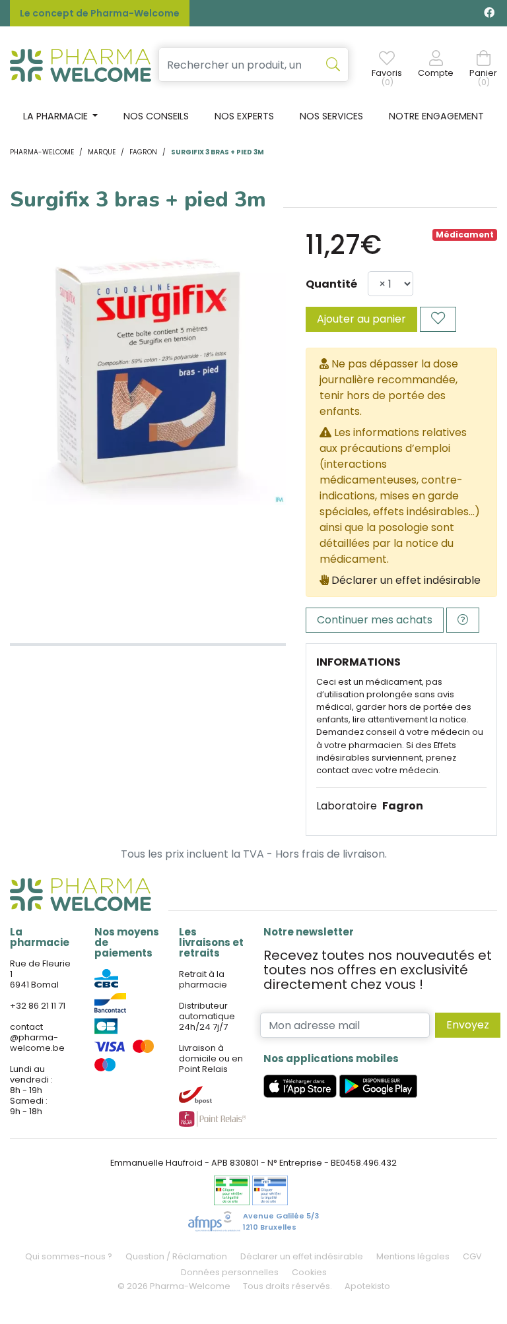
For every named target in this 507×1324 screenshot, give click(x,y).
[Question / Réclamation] (462, 620)
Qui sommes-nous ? (68, 1256)
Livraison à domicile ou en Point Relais (211, 1058)
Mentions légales (413, 1256)
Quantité (331, 284)
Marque (102, 152)
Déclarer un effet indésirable (406, 580)
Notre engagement (436, 116)
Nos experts (244, 116)
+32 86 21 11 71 (37, 1005)
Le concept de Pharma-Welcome (100, 13)
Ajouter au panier (361, 319)
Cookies (309, 1272)
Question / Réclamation (176, 1256)
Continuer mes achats (374, 619)
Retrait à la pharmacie (203, 979)
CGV (472, 1256)
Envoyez (467, 1024)
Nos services (331, 116)
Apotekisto (367, 1286)
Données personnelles (230, 1272)
